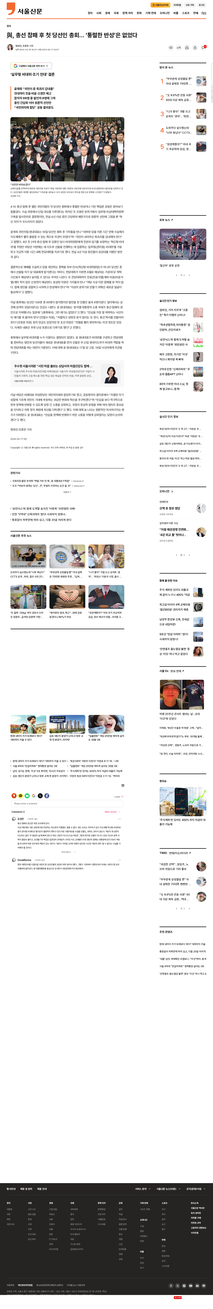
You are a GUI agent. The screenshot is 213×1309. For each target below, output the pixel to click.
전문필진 (143, 1236)
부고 (142, 1267)
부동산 (52, 1214)
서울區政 (102, 1219)
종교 (121, 1234)
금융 (51, 1219)
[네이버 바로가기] (197, 1285)
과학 (30, 1229)
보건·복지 (32, 1239)
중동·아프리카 (76, 1224)
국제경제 (74, 1209)
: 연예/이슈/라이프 (174, 853)
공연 (121, 1259)
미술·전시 (123, 1219)
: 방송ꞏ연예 (170, 671)
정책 (51, 1244)
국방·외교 (11, 1224)
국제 (116, 13)
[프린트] (187, 48)
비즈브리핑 (53, 1249)
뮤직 (163, 1260)
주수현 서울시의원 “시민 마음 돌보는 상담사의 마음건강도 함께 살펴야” (56, 366)
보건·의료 (32, 1234)
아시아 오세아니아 (78, 1229)
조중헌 (26, 46)
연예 (195, 13)
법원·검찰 (32, 1214)
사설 (142, 1226)
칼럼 (142, 1231)
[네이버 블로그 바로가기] (203, 1285)
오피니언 (165, 13)
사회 (98, 13)
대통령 (9, 1209)
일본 (72, 1219)
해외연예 (165, 1255)
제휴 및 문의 (26, 1189)
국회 (8, 1214)
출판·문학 (123, 1224)
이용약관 (10, 1285)
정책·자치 (127, 13)
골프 (163, 1219)
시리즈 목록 (145, 1209)
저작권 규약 (196, 1222)
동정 (142, 1262)
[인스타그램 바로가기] (184, 1285)
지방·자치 (101, 1214)
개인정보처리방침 (25, 1285)
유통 (51, 1229)
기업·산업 (53, 1209)
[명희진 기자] (10, 47)
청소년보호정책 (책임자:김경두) (49, 1285)
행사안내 (11, 1189)
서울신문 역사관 (197, 1207)
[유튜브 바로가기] (190, 1285)
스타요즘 (165, 1265)
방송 (163, 1246)
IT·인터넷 (53, 1239)
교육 (30, 1224)
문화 (139, 13)
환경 (30, 1219)
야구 (163, 1209)
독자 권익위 (196, 1212)
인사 (142, 1257)
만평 (142, 1241)
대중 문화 (123, 1229)
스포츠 (185, 13)
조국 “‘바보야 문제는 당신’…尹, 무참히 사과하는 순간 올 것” (41, 485)
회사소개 (194, 1203)
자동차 (52, 1224)
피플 (175, 13)
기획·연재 (150, 13)
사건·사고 (32, 1209)
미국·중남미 (75, 1234)
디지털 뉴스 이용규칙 (76, 1285)
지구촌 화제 (75, 1244)
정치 (90, 13)
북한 (8, 1219)
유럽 (72, 1239)
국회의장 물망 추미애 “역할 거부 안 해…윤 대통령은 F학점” (41, 481)
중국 (72, 1214)
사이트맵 (194, 1232)
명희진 (18, 46)
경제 (107, 13)
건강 (121, 1244)
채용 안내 (41, 1189)
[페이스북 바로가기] (171, 1285)
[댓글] (203, 48)
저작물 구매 (196, 1217)
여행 (121, 1239)
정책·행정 (101, 1209)
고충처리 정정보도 (198, 1227)
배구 (163, 1229)
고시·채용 (101, 1224)
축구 (163, 1214)
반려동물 (122, 1249)
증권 (51, 1234)
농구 (163, 1224)
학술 (121, 1214)
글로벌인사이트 (76, 1249)
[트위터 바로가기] (177, 1285)
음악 (121, 1209)
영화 (121, 1254)
